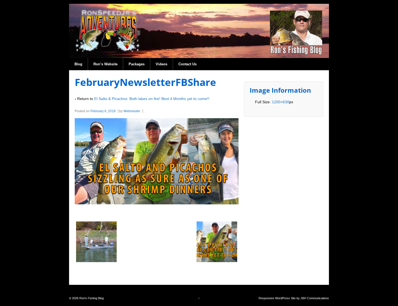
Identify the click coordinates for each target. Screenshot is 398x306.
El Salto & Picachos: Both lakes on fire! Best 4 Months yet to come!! (151, 98)
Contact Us (187, 64)
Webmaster (131, 111)
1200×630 (280, 102)
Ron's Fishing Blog (91, 298)
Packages (137, 64)
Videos (161, 64)
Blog (78, 64)
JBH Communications (315, 298)
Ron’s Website (105, 64)
